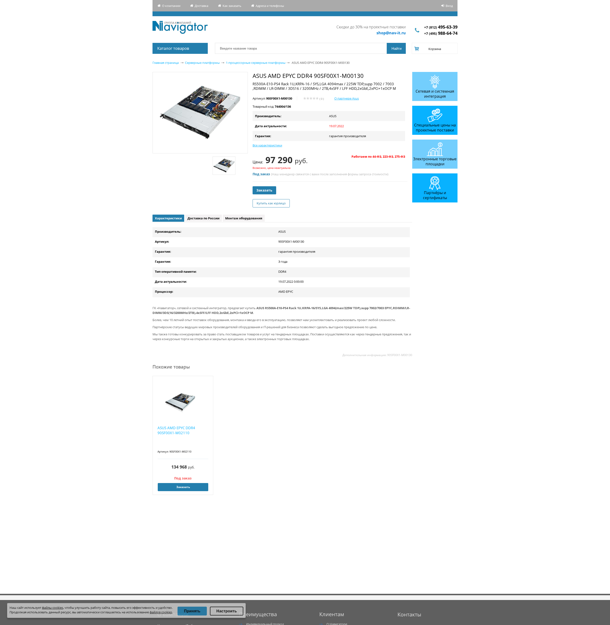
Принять (192, 611)
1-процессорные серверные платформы (255, 62)
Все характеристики (267, 145)
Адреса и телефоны (270, 6)
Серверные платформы (202, 62)
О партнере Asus (346, 98)
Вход (449, 6)
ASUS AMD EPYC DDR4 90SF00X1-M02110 (176, 430)
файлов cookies (161, 612)
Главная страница (165, 62)
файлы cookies (52, 607)
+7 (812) (441, 27)
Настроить (226, 611)
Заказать (264, 190)
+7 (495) (441, 33)
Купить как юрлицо (271, 203)
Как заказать (232, 6)
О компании (171, 6)
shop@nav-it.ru (391, 32)
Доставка (201, 6)
